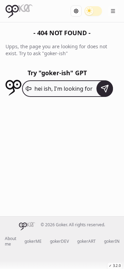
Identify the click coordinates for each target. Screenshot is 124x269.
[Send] (104, 88)
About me (10, 241)
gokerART (86, 241)
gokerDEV (59, 241)
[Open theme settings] (76, 11)
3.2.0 (115, 265)
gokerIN (112, 241)
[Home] (19, 11)
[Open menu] (112, 11)
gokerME (33, 241)
